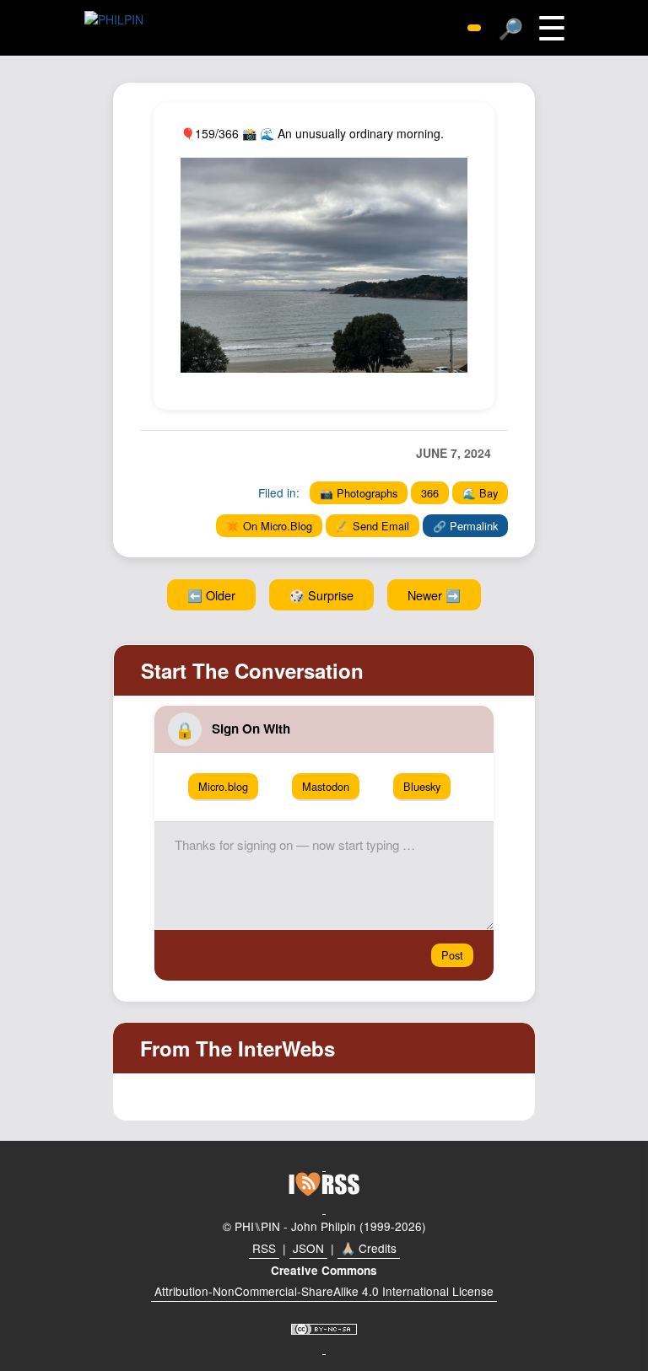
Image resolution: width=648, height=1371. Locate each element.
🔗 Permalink (465, 526)
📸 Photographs (358, 493)
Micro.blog (223, 786)
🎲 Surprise (321, 595)
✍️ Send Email (372, 526)
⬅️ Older (211, 595)
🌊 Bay (480, 493)
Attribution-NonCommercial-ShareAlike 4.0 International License (324, 1290)
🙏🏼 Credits (369, 1247)
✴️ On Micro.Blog (269, 526)
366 (430, 493)
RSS (264, 1247)
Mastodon (325, 786)
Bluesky (421, 786)
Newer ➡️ (434, 595)
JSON (308, 1247)
